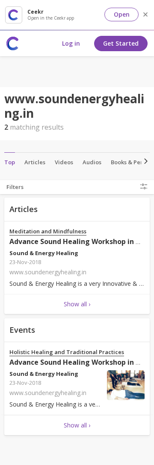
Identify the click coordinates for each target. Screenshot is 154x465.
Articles (34, 162)
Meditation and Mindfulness (47, 231)
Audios (92, 162)
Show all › (77, 304)
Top (9, 162)
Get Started (121, 43)
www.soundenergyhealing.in (47, 272)
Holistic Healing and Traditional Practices (66, 352)
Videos (64, 162)
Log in (71, 43)
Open (122, 14)
